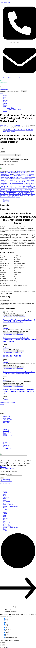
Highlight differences (10, 611)
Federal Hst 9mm (7, 192)
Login (2, 477)
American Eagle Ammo (21, 178)
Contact (5, 498)
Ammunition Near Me (6, 183)
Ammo (30, 178)
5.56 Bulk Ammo (26, 175)
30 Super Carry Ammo (19, 174)
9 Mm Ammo (16, 177)
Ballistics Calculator (5, 185)
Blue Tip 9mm (8, 186)
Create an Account (9, 468)
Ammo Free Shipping (15, 180)
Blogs (4, 494)
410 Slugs (12, 175)
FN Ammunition (17, 352)
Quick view (21, 315)
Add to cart (3, 155)
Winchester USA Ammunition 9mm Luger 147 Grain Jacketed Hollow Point (19, 321)
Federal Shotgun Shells (15, 194)
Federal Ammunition (18, 189)
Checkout (5, 497)
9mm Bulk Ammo (10, 178)
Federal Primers (4, 194)
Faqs (4, 500)
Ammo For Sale (4, 180)
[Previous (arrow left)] (0, 645)
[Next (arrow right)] (4, 645)
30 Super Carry (8, 174)
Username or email (5, 471)
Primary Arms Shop (5, 2)
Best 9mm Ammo (15, 185)
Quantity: (2, 151)
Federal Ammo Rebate (6, 189)
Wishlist (5, 509)
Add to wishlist (11, 155)
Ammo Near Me (25, 180)
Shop (4, 507)
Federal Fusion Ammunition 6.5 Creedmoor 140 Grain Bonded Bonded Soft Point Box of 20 (18, 391)
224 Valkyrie (14, 172)
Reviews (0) (6, 201)
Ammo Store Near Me (17, 181)
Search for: (3, 91)
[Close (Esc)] (2, 645)
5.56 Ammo (18, 175)
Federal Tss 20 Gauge (8, 195)
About (5, 492)
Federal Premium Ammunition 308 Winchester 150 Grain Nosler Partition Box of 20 (19, 373)
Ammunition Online (17, 183)
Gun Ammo (30, 195)
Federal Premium (28, 192)
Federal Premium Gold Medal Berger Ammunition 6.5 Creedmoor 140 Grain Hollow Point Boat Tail (19, 339)
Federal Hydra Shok (17, 192)
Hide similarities (9, 610)
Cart (4, 495)
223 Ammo (7, 172)
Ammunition (27, 181)
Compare (18, 155)
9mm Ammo (24, 177)
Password (3, 474)
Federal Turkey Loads (20, 195)
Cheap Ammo (19, 188)
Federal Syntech (26, 194)
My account (6, 501)
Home (5, 491)
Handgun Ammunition (19, 316)
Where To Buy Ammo (14, 197)
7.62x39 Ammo (8, 177)
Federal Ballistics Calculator (13, 191)
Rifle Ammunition (21, 125)
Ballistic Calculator (29, 183)
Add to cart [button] (6, 328)
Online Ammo (4, 197)
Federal (25, 188)
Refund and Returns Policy (10, 506)
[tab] (19, 200)
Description (6, 200)
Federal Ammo (32, 188)
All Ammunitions (11, 125)
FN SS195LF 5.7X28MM (12, 356)
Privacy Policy (7, 503)
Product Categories (8, 504)
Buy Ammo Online (9, 188)
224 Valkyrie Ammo (23, 172)
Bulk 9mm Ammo (27, 186)
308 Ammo (29, 174)
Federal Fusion (25, 191)
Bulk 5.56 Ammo (17, 186)
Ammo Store (7, 181)
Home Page (3, 125)
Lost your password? (5, 479)
